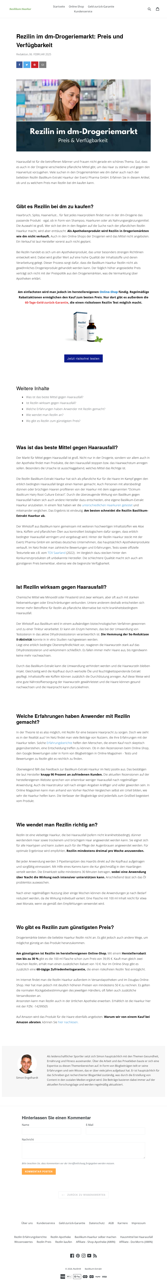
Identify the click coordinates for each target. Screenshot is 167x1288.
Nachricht (28, 1139)
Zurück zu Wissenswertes (86, 1194)
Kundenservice (83, 11)
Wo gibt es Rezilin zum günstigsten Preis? (53, 421)
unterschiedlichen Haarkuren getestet (107, 505)
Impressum (139, 1223)
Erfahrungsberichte (59, 743)
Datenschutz (97, 1223)
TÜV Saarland (57, 553)
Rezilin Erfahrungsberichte (30, 1237)
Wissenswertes (23, 1242)
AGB (111, 1223)
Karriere (123, 1223)
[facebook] (19, 64)
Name (25, 1125)
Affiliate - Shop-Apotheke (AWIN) (95, 1242)
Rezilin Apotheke (61, 1237)
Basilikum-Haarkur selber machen (95, 1237)
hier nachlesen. (67, 1022)
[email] (42, 64)
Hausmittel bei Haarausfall (136, 1237)
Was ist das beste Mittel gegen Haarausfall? (54, 397)
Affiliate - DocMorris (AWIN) (136, 1242)
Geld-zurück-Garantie (101, 6)
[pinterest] (34, 64)
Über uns (27, 1223)
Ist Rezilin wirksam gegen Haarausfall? (51, 403)
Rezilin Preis (44, 1242)
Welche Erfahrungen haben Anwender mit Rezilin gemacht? (65, 409)
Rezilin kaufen (63, 1242)
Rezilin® (77, 1268)
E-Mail (89, 1125)
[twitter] (26, 64)
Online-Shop (76, 6)
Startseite (59, 6)
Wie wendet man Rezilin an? (44, 415)
